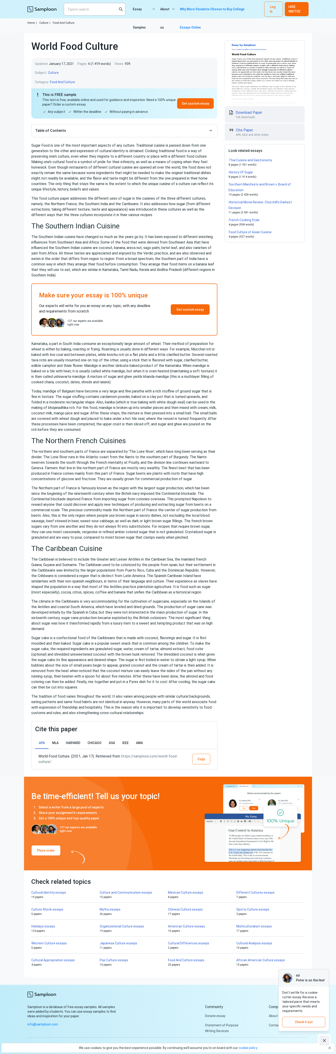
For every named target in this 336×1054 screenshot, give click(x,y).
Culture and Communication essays (126, 892)
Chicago (94, 743)
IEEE (125, 743)
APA (42, 743)
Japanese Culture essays (118, 943)
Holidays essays (43, 926)
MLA (55, 743)
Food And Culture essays (186, 960)
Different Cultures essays (255, 892)
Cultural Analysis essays (254, 943)
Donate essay (215, 1016)
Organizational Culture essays (122, 926)
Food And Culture (63, 22)
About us (164, 12)
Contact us (277, 1025)
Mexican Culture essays (185, 892)
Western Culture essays (49, 943)
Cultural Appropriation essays (53, 960)
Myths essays (110, 909)
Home (32, 22)
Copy (201, 759)
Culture (44, 22)
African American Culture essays (260, 960)
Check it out (304, 1022)
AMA (139, 743)
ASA (112, 743)
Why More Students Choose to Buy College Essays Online (212, 12)
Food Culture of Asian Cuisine (250, 232)
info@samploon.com (42, 1024)
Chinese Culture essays (185, 909)
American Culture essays (186, 926)
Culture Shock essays (47, 909)
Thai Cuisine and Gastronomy (250, 160)
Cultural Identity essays (48, 892)
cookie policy (248, 1048)
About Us (275, 1016)
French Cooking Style (244, 220)
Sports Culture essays (252, 909)
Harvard (73, 743)
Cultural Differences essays (188, 943)
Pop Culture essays (114, 960)
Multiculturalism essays (254, 926)
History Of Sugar (241, 172)
